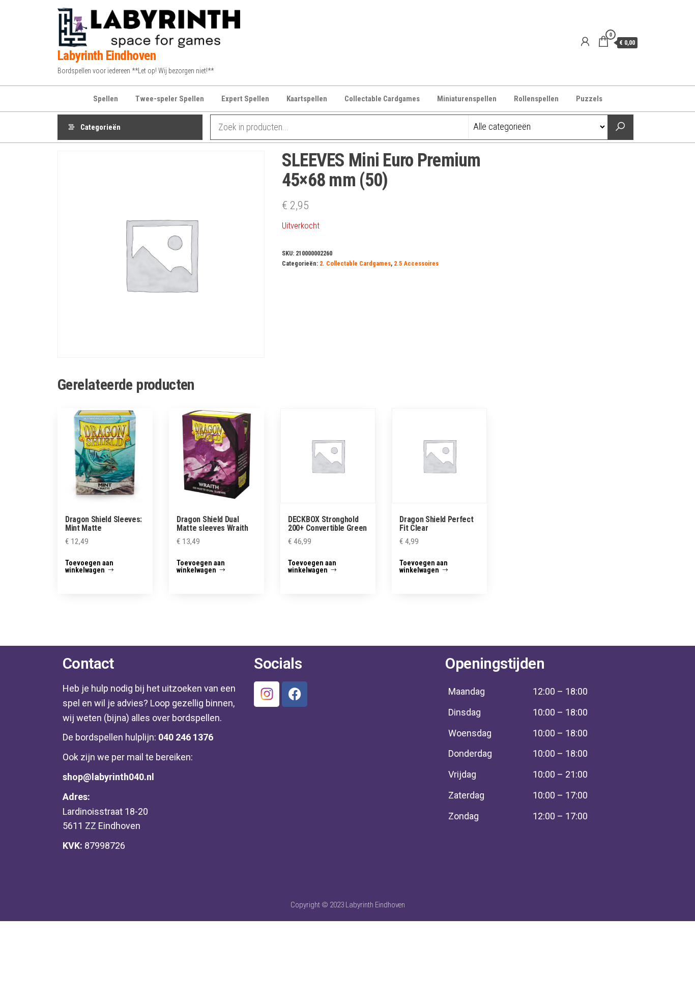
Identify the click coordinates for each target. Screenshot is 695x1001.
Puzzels (589, 98)
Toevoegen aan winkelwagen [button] (89, 566)
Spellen (105, 98)
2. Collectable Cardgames (355, 263)
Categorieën (100, 127)
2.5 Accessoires (416, 263)
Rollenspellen (536, 98)
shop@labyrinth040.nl (108, 776)
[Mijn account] (585, 41)
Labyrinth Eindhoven (106, 55)
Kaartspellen (306, 98)
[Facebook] (294, 694)
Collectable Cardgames (382, 98)
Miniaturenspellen (467, 98)
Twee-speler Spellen (169, 98)
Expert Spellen (245, 98)
